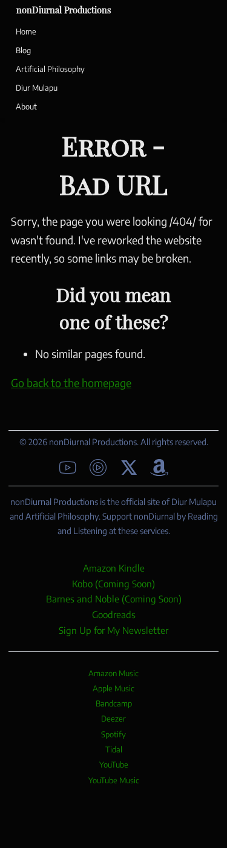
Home (26, 31)
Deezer (113, 718)
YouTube (113, 764)
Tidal (113, 749)
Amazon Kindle (114, 567)
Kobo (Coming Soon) (113, 583)
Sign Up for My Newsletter (113, 630)
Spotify (113, 734)
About (26, 106)
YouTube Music (113, 780)
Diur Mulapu (37, 88)
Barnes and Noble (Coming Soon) (114, 598)
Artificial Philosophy (50, 69)
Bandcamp (114, 703)
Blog (23, 50)
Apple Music (113, 688)
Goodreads (114, 614)
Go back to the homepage (71, 383)
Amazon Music (113, 673)
